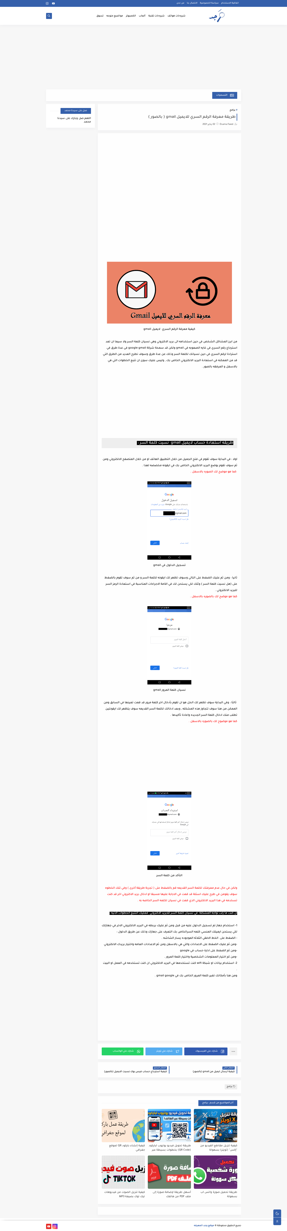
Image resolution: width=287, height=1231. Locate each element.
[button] (205, 1051)
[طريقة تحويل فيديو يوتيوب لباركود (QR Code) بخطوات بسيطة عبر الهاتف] (169, 1125)
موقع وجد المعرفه (204, 1226)
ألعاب (142, 16)
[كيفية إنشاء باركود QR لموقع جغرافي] (123, 1125)
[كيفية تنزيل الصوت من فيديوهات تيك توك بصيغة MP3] (123, 1172)
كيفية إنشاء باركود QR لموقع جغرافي (127, 1148)
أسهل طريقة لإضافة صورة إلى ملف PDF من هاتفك (172, 1194)
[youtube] (53, 3)
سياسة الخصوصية (209, 3)
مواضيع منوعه (114, 16)
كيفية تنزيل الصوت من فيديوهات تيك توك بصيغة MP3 (124, 1194)
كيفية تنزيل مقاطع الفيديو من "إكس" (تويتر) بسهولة (218, 1148)
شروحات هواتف (176, 16)
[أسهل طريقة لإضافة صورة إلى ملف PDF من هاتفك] (169, 1172)
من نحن (180, 3)
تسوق (99, 16)
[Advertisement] (143, 59)
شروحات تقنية (156, 16)
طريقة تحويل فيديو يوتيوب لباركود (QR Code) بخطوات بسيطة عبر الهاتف (170, 1148)
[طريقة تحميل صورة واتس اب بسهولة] (215, 1172)
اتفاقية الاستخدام (230, 3)
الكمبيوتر (131, 16)
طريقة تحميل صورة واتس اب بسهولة (219, 1194)
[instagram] (47, 3)
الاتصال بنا (192, 3)
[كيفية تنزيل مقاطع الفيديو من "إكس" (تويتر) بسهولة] (215, 1125)
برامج (232, 110)
